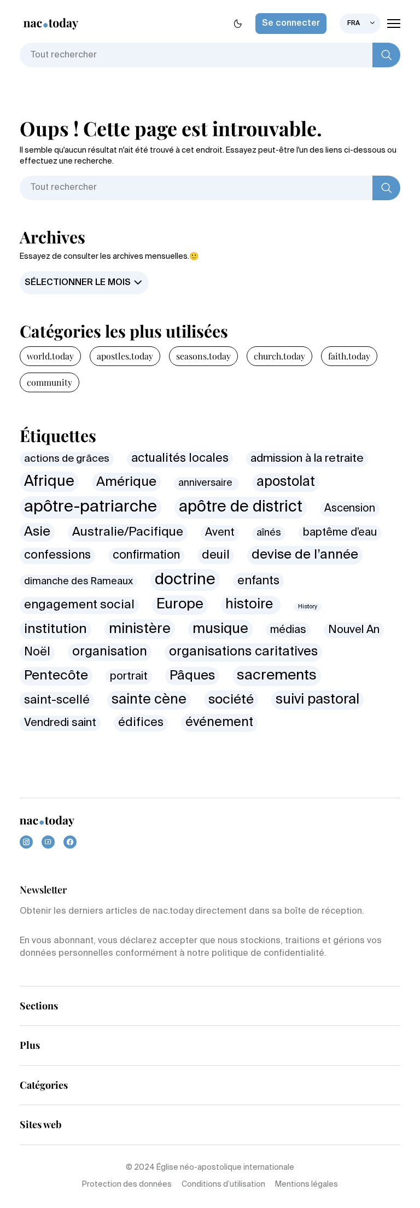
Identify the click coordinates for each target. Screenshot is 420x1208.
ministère (140, 629)
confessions (57, 555)
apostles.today (125, 356)
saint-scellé (57, 700)
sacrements (277, 676)
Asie (37, 531)
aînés (268, 533)
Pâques (192, 675)
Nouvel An (354, 630)
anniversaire (206, 483)
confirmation (146, 555)
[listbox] (360, 23)
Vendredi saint (60, 723)
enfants (258, 581)
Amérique (126, 482)
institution (55, 629)
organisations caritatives (243, 652)
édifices (141, 723)
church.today (279, 356)
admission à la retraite (307, 458)
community (49, 382)
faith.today (349, 356)
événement (219, 722)
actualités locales (180, 458)
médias (288, 630)
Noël (37, 652)
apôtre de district (240, 507)
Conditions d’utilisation (223, 1184)
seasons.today (203, 356)
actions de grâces (66, 459)
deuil (216, 555)
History (307, 606)
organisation (109, 652)
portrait (129, 676)
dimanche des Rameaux (78, 581)
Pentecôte (56, 675)
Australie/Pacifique (127, 532)
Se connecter (291, 23)
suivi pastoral (317, 700)
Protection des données (127, 1184)
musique (220, 629)
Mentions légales (306, 1184)
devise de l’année (305, 555)
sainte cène (149, 700)
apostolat (285, 482)
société (231, 699)
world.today (50, 356)
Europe (179, 604)
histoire (250, 605)
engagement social (79, 605)
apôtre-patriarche (90, 507)
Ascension (349, 508)
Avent (220, 532)
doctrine (185, 580)
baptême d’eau (340, 532)
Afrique (49, 481)
